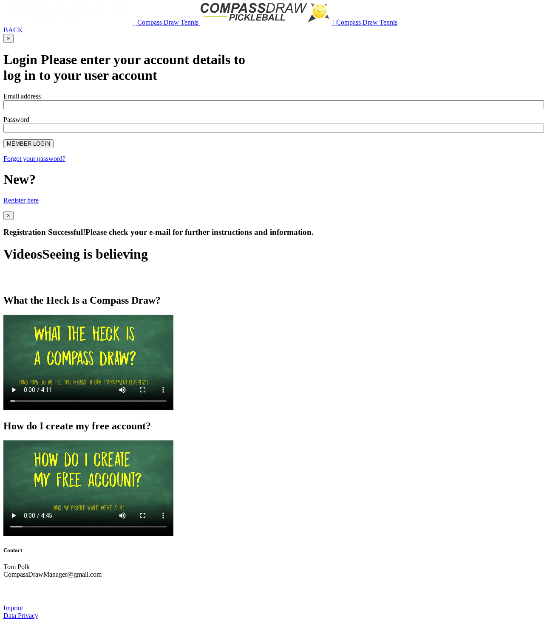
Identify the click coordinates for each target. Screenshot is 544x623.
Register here (21, 200)
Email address (22, 96)
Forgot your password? (34, 158)
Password (16, 119)
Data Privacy (20, 615)
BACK (13, 30)
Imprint (13, 608)
